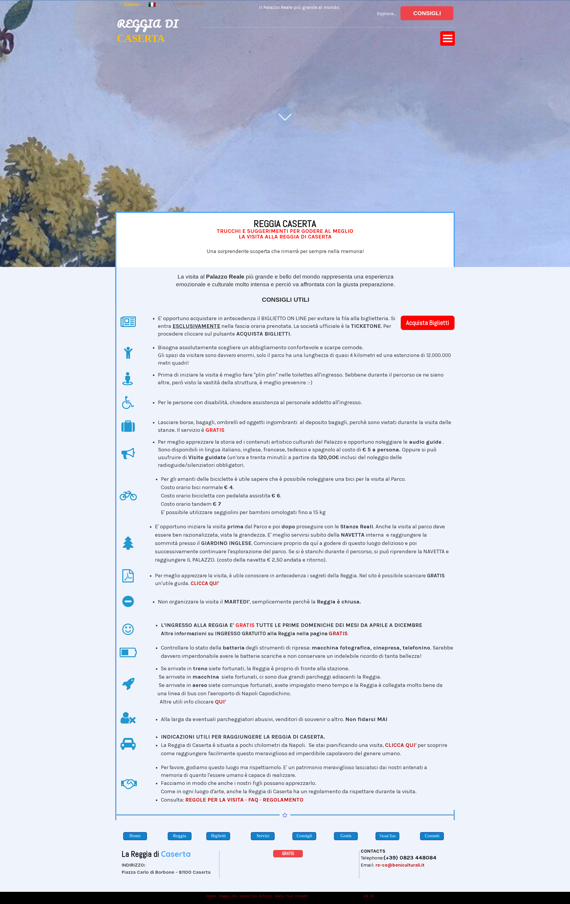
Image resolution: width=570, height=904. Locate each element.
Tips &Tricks (261, 896)
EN (366, 896)
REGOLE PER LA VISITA (214, 799)
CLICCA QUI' (205, 583)
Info (234, 896)
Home (211, 896)
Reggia (224, 896)
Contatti (301, 896)
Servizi (244, 896)
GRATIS (338, 633)
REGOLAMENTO (283, 799)
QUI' (220, 701)
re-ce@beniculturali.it (400, 865)
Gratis (279, 896)
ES (372, 896)
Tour (289, 896)
